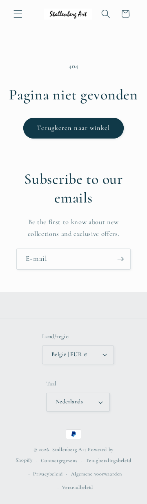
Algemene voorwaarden (96, 474)
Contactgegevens (59, 460)
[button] (18, 14)
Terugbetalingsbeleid (108, 460)
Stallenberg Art (69, 449)
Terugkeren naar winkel (73, 128)
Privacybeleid (47, 474)
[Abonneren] (120, 259)
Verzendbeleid (77, 487)
